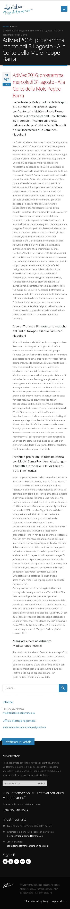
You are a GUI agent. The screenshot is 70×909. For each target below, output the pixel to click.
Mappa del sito (58, 901)
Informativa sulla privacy (36, 901)
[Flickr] (28, 861)
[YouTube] (22, 861)
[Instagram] (10, 861)
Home (6, 26)
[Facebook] (5, 861)
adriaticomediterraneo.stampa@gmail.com (24, 727)
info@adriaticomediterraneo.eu (19, 712)
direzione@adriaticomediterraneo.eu (25, 835)
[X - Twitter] (16, 861)
